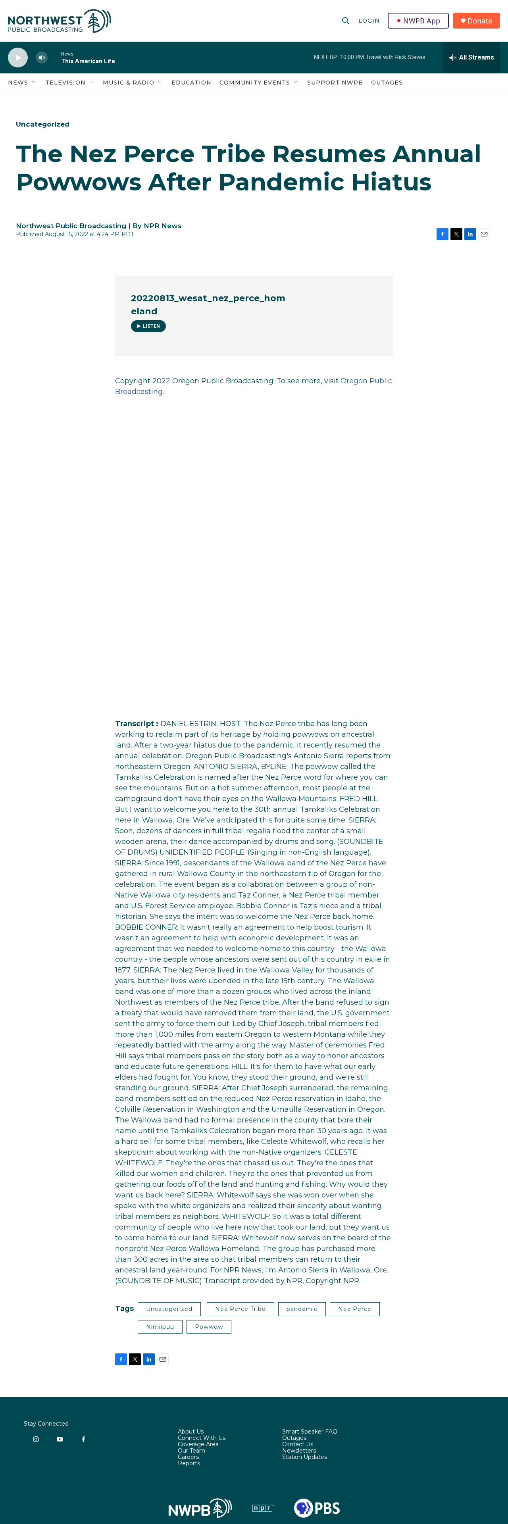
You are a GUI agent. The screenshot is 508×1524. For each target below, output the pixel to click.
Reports (189, 1464)
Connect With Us (201, 1438)
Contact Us (297, 1444)
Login (369, 20)
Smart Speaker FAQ (309, 1432)
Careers (188, 1457)
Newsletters (299, 1451)
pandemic (302, 1309)
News (18, 82)
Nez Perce (354, 1309)
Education (191, 82)
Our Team (191, 1451)
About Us (191, 1432)
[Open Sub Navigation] (34, 82)
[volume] (41, 58)
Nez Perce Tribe (240, 1309)
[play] (18, 57)
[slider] (54, 57)
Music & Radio (128, 82)
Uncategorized (42, 124)
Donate (480, 21)
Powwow (209, 1326)
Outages (387, 82)
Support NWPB (335, 82)
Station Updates (304, 1457)
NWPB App (421, 20)
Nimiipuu (160, 1326)
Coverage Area (198, 1444)
